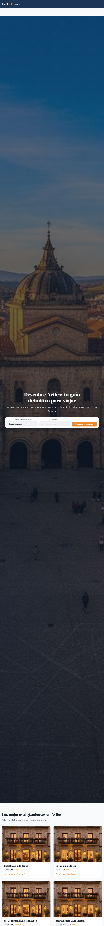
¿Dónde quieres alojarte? (22, 420)
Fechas (55, 420)
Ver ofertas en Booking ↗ (14, 874)
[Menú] (99, 4)
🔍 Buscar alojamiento (84, 424)
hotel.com (11, 4)
